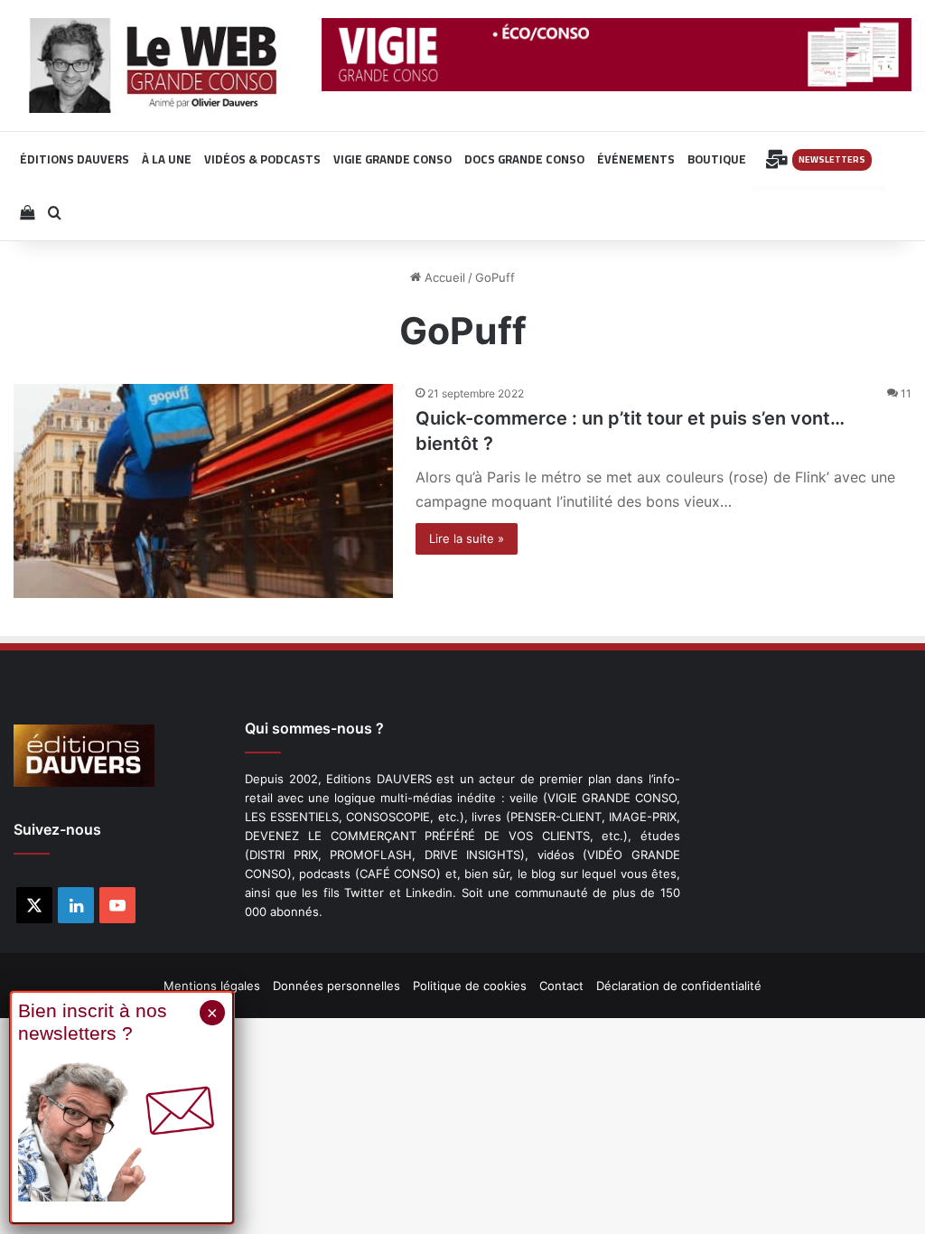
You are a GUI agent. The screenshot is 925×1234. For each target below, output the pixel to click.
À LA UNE (167, 159)
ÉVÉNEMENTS (636, 159)
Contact (561, 985)
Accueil (443, 277)
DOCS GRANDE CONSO (524, 159)
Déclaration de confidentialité (678, 985)
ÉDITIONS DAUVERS (74, 159)
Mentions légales (212, 985)
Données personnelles (336, 985)
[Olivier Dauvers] (154, 65)
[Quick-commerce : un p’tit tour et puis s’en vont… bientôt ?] (203, 491)
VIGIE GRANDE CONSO (392, 159)
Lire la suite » (466, 538)
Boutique (716, 159)
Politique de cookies (470, 985)
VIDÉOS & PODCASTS (262, 159)
